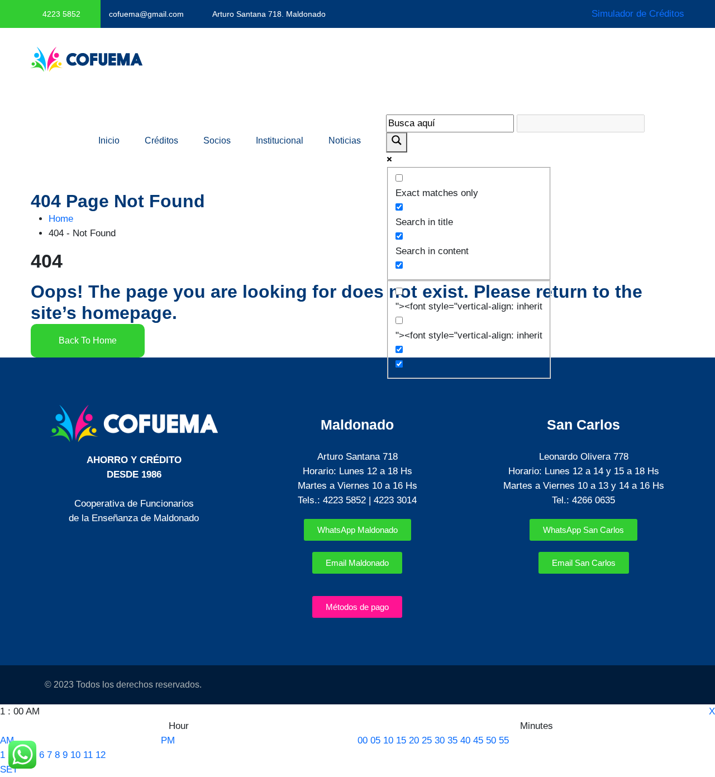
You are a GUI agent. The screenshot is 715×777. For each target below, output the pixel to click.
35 (452, 740)
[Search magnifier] (396, 142)
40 (465, 740)
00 (363, 740)
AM (7, 740)
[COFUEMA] (86, 59)
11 (88, 755)
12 (101, 755)
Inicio (109, 140)
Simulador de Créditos (638, 13)
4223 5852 (61, 13)
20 (414, 740)
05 (375, 740)
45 (478, 740)
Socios (217, 140)
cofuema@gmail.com (146, 13)
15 (401, 740)
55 (504, 740)
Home (64, 218)
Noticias (344, 140)
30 (440, 740)
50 (491, 740)
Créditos (161, 140)
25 (427, 740)
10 (75, 755)
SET (9, 769)
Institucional (279, 140)
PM (168, 740)
